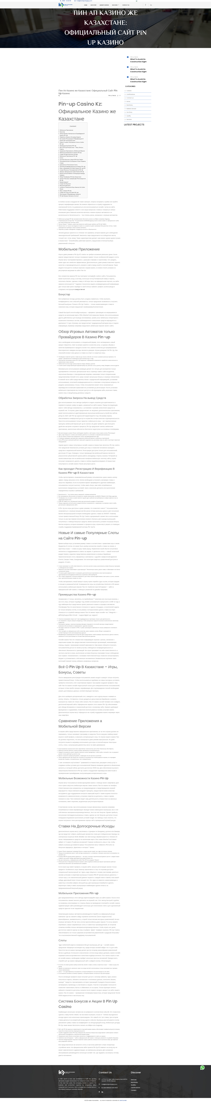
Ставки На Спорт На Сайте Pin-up (69, 192)
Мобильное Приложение (66, 130)
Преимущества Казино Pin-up (68, 146)
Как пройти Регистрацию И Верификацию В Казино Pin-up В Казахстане (71, 139)
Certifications (131, 94)
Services (129, 119)
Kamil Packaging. (94, 1100)
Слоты (61, 158)
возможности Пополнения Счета (68, 165)
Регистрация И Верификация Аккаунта (70, 194)
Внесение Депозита (65, 185)
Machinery (130, 105)
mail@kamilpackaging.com (84, 1)
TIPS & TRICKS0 (114, 95)
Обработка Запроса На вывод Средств (70, 137)
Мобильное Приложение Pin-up (68, 156)
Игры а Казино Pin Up (65, 191)
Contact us (125, 5)
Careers (129, 91)
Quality (129, 116)
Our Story (93, 5)
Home (85, 5)
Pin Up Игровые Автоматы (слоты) (69, 196)
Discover (114, 5)
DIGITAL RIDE (123, 1100)
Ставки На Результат (65, 184)
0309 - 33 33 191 (66, 1)
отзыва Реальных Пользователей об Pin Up (71, 170)
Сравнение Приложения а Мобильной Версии (72, 151)
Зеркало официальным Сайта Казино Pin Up (72, 172)
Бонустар (62, 132)
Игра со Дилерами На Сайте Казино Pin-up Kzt (72, 168)
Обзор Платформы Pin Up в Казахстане (70, 177)
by (59, 95)
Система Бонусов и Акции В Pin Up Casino (71, 159)
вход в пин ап (80, 289)
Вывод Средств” (64, 182)
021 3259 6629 (114, 1088)
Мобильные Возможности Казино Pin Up (71, 152)
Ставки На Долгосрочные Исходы (69, 154)
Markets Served (104, 5)
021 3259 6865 (105, 1088)
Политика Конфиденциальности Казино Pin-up (72, 166)
